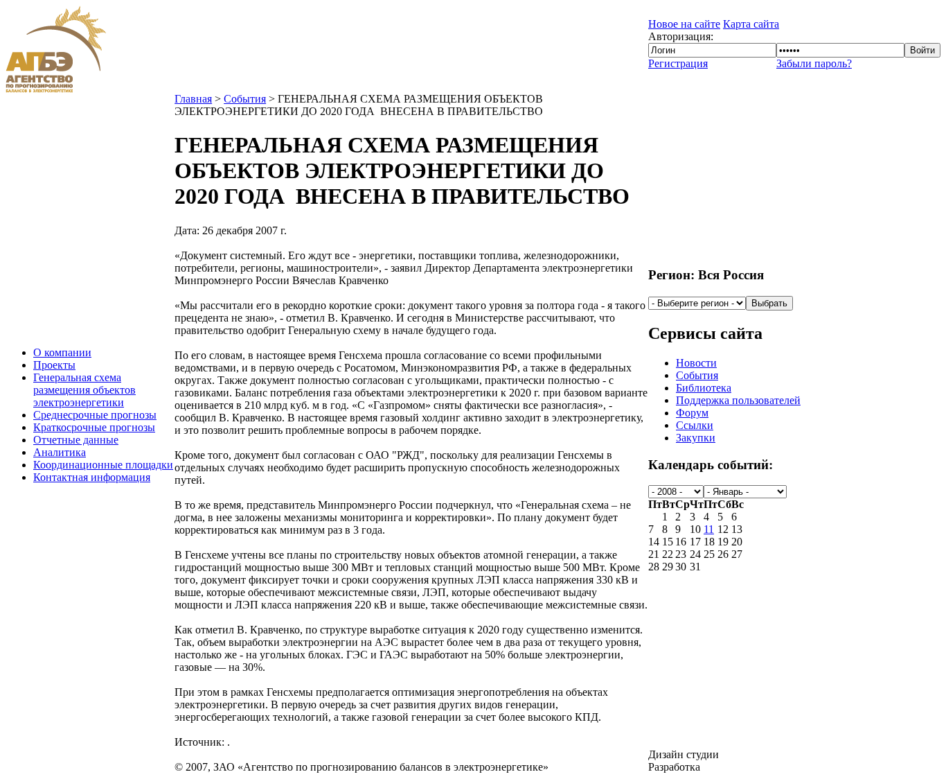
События (245, 99)
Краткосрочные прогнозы (94, 427)
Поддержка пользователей (738, 400)
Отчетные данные (75, 440)
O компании (62, 352)
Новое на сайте (684, 24)
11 (709, 529)
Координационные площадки (103, 465)
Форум (692, 413)
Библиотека (703, 388)
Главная (193, 99)
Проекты (54, 365)
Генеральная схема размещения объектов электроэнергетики (84, 389)
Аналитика (59, 452)
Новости (696, 363)
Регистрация (678, 63)
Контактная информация (91, 477)
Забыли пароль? (814, 63)
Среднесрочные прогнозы (95, 415)
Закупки (695, 438)
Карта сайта (751, 24)
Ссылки (694, 425)
